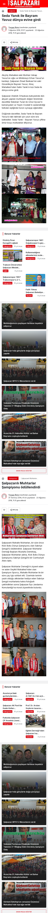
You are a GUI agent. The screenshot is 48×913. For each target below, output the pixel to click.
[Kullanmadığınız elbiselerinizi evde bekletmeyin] (35, 260)
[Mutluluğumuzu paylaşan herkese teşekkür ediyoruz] (24, 316)
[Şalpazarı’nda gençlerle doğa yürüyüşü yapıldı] (24, 344)
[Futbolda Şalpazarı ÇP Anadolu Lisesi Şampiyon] (12, 726)
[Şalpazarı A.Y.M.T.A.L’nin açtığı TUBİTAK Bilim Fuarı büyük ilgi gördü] (35, 695)
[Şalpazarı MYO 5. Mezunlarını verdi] (24, 371)
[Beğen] (4, 42)
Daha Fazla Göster (24, 471)
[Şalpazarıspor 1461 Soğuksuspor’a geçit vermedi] (35, 242)
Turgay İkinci (14, 27)
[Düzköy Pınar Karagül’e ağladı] (12, 242)
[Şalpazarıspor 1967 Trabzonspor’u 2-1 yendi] (12, 285)
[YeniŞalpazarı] (23, 4)
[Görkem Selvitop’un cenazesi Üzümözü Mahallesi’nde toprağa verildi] (24, 454)
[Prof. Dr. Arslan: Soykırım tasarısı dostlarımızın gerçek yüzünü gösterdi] (35, 707)
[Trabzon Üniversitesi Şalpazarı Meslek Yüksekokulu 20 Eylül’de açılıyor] (12, 260)
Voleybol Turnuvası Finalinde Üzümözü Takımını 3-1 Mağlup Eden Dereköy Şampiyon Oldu (23, 406)
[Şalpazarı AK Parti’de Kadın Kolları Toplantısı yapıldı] (12, 707)
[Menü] (4, 4)
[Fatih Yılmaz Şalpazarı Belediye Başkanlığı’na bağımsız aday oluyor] (35, 285)
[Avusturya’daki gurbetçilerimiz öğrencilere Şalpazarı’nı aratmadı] (12, 695)
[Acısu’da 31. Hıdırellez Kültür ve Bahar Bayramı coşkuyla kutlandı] (24, 426)
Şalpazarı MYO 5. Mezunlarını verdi (19, 381)
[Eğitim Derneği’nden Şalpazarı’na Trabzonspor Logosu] (35, 726)
